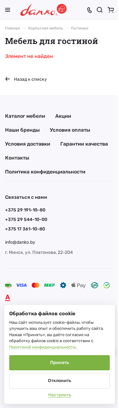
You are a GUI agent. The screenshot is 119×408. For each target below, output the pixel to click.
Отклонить (59, 380)
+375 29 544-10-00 (26, 219)
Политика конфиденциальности (45, 172)
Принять (59, 362)
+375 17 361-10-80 (25, 229)
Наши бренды (22, 130)
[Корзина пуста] (111, 10)
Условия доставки (27, 144)
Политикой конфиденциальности (42, 347)
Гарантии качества (84, 144)
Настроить (59, 395)
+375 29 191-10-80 (25, 210)
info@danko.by (20, 242)
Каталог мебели (25, 116)
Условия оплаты (70, 130)
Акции (63, 116)
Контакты (17, 158)
